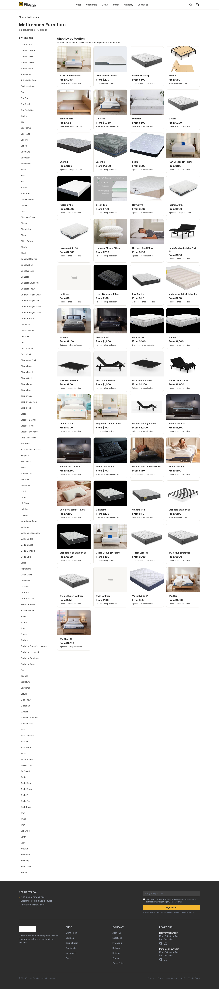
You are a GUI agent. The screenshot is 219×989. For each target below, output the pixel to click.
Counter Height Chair (31, 294)
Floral (23, 467)
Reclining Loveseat (30, 652)
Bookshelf (26, 163)
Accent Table (27, 68)
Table (23, 777)
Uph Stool (25, 831)
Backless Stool (28, 86)
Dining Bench (27, 372)
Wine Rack (26, 866)
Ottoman (25, 586)
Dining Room (72, 943)
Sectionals (91, 4)
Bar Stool (25, 104)
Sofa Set (25, 741)
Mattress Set (27, 539)
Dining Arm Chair (28, 360)
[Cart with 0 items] (197, 5)
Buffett (24, 187)
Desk (23, 342)
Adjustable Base (28, 80)
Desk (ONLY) (27, 348)
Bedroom (70, 938)
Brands (115, 4)
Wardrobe (25, 854)
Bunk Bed (25, 193)
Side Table (26, 699)
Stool (23, 753)
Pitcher (24, 622)
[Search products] (190, 4)
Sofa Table (26, 747)
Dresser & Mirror (28, 419)
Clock (23, 253)
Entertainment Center (31, 449)
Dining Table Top (29, 402)
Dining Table (26, 396)
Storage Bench (28, 759)
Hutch (23, 491)
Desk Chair (26, 354)
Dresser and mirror (29, 431)
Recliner (24, 640)
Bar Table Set (27, 110)
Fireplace (25, 455)
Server (24, 693)
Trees (23, 819)
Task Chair (26, 807)
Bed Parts (25, 134)
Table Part (25, 795)
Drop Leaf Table (28, 437)
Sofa (23, 729)
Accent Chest (27, 62)
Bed (22, 122)
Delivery (116, 948)
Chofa (24, 247)
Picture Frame (27, 610)
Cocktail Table (27, 271)
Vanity (24, 836)
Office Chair (26, 574)
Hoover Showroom (168, 933)
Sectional (25, 688)
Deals (105, 4)
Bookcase (26, 157)
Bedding (24, 139)
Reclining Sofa (28, 664)
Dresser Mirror (27, 425)
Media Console (28, 551)
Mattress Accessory (30, 533)
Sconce (24, 676)
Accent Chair (27, 56)
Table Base (26, 783)
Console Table (28, 288)
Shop (78, 4)
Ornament (25, 580)
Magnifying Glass (29, 521)
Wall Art (24, 848)
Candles (25, 205)
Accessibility (171, 978)
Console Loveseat (29, 282)
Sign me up (171, 907)
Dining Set (26, 390)
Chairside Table (28, 217)
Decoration (26, 336)
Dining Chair (26, 378)
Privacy (151, 978)
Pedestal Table (28, 604)
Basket (24, 116)
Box (22, 181)
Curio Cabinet (27, 330)
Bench (24, 145)
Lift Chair (25, 503)
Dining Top (26, 408)
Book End (25, 151)
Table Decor (26, 789)
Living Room (71, 933)
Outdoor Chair (28, 598)
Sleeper (24, 711)
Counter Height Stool (31, 306)
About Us (116, 933)
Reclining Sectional (30, 658)
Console (25, 277)
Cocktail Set (26, 265)
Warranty (128, 4)
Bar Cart (25, 98)
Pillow (23, 616)
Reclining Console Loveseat (34, 646)
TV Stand (25, 771)
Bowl (23, 175)
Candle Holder (27, 199)
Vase (23, 842)
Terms (160, 978)
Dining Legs (26, 384)
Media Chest (27, 545)
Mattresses (71, 953)
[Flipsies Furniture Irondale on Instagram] (165, 959)
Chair (23, 211)
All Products (26, 44)
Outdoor (25, 592)
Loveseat (25, 515)
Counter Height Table (31, 312)
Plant (23, 628)
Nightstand (26, 568)
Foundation (26, 473)
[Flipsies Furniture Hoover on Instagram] (165, 943)
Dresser (24, 414)
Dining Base (26, 366)
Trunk (23, 825)
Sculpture (25, 682)
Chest (24, 235)
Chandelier (26, 229)
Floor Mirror (26, 461)
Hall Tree (25, 479)
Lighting (24, 509)
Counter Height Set (30, 300)
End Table (25, 443)
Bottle (23, 169)
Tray (23, 813)
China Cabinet (27, 241)
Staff (183, 978)
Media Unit (26, 556)
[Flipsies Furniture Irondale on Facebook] (160, 959)
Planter (24, 634)
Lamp (23, 497)
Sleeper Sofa (27, 723)
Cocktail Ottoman (29, 259)
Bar (22, 92)
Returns (116, 953)
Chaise (24, 223)
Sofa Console (27, 735)
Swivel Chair (27, 765)
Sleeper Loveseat (29, 717)
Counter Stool (27, 318)
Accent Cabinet (28, 50)
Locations (143, 4)
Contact (116, 958)
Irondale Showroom (169, 949)
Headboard (26, 485)
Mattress (25, 527)
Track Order (118, 963)
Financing (117, 943)
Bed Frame (26, 128)
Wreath (24, 872)
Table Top (25, 801)
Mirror (23, 562)
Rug (22, 670)
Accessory (26, 74)
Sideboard (25, 705)
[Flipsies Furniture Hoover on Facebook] (160, 943)
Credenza (25, 324)
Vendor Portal (194, 978)
